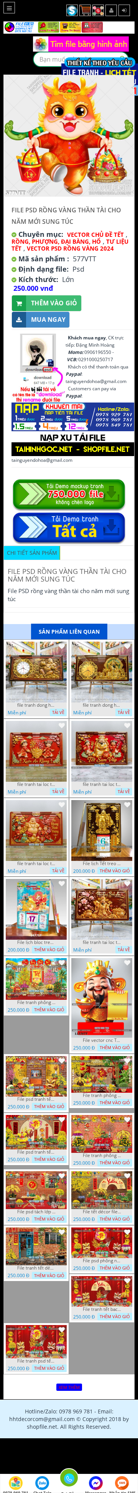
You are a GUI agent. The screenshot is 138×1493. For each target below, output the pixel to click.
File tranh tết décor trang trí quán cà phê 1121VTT (36, 1268)
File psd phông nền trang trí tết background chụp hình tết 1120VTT (102, 1260)
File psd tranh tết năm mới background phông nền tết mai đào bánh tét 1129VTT (36, 1099)
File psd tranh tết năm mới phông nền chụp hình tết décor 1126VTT (36, 1152)
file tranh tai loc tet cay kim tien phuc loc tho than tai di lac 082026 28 (36, 784)
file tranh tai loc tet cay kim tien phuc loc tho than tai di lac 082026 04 (36, 863)
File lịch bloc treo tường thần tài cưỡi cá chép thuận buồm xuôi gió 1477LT (36, 942)
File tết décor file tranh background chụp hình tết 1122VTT (102, 1211)
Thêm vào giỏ (54, 303)
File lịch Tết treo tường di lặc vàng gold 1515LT (102, 863)
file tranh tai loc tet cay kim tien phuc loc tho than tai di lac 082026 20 (102, 784)
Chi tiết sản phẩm (32, 552)
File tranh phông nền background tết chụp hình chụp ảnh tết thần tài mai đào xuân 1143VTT (36, 1002)
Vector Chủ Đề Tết (95, 234)
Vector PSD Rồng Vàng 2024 (70, 248)
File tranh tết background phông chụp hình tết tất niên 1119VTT (102, 1309)
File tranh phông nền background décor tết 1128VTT (102, 1095)
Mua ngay (48, 319)
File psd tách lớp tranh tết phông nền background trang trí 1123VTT (36, 1211)
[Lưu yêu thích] (62, 646)
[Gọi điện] (69, 1480)
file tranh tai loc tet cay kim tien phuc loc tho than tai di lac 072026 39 (102, 942)
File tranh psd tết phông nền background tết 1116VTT (36, 1361)
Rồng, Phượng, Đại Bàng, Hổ (56, 241)
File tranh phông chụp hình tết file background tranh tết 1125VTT (102, 1155)
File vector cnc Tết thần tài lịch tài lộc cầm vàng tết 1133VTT (102, 1040)
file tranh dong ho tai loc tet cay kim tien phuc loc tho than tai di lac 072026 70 (102, 705)
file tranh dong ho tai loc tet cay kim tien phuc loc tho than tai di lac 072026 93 (36, 705)
